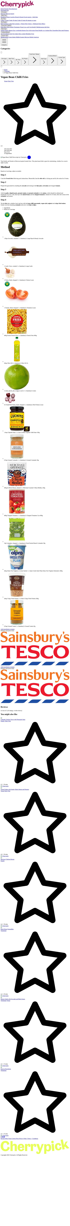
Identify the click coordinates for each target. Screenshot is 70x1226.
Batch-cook (9, 34)
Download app (13, 9)
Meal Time (4, 15)
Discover (3, 13)
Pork (26, 24)
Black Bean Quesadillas (7, 929)
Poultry (3, 721)
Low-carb (26, 27)
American (36, 37)
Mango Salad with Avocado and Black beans (13, 999)
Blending (28, 34)
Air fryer (3, 34)
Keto (48, 27)
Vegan (22, 27)
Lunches (12, 17)
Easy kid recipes (30, 30)
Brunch (17, 17)
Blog (6, 1138)
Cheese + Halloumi (33, 24)
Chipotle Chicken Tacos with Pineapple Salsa (13, 719)
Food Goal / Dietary (6, 25)
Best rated (61, 30)
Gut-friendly (32, 27)
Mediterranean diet (41, 27)
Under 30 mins (13, 20)
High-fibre (4, 27)
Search (12, 13)
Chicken (6, 24)
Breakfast (3, 17)
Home (2, 9)
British (31, 37)
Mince (43, 24)
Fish (13, 24)
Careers (14, 1138)
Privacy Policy (23, 1138)
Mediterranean (5, 37)
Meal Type (3, 28)
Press (17, 1138)
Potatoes (66, 30)
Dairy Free (11, 81)
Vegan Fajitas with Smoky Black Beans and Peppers (15, 789)
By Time (3, 18)
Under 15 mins (5, 20)
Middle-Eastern (20, 37)
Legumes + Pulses (20, 24)
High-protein (10, 27)
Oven (32, 34)
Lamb (10, 24)
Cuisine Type (4, 35)
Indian (14, 37)
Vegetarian (17, 27)
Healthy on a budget (44, 30)
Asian (10, 37)
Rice (51, 30)
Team (10, 1138)
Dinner (8, 17)
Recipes (6, 9)
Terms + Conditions (32, 1138)
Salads (3, 30)
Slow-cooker (22, 34)
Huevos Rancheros (6, 1069)
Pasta (36, 30)
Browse (8, 13)
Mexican (27, 37)
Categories (4, 44)
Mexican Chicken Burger (7, 859)
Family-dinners (9, 30)
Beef (2, 24)
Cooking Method (5, 32)
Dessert (22, 17)
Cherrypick (5, 786)
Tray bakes (15, 34)
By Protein (4, 22)
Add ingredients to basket (7, 629)
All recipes (4, 12)
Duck (40, 24)
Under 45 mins (21, 20)
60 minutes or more (31, 20)
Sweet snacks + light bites (31, 17)
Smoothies (56, 30)
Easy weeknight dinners (19, 30)
